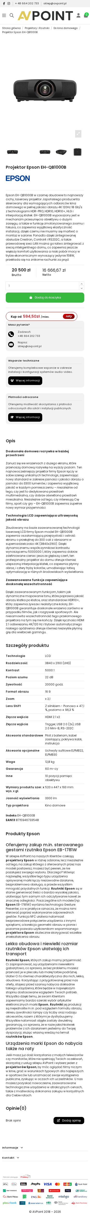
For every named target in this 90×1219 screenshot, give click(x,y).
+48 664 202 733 (29, 336)
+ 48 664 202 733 (27, 3)
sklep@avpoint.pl (54, 3)
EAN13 (10, 820)
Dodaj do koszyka (48, 297)
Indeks (11, 815)
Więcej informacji (27, 380)
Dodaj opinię (71, 1120)
